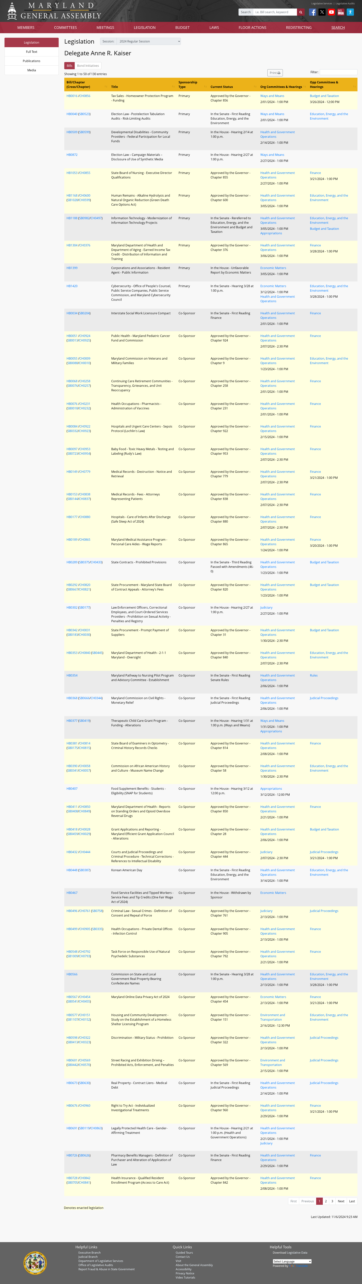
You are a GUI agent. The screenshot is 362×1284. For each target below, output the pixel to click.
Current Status (222, 87)
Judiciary (266, 607)
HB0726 (72, 1155)
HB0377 (72, 721)
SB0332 (72, 431)
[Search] (301, 12)
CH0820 (84, 585)
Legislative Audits (345, 3)
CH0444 (84, 852)
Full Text (31, 52)
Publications (31, 61)
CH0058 (84, 766)
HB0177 (72, 517)
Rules (314, 675)
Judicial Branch (88, 1257)
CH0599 (84, 200)
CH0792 (84, 952)
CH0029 (84, 834)
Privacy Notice (185, 1273)
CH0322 (84, 1038)
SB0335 (97, 929)
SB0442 (72, 1065)
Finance (315, 173)
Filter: (314, 72)
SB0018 (72, 408)
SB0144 (72, 499)
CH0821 (84, 589)
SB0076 (72, 386)
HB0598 (72, 1038)
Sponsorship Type (188, 84)
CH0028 (84, 829)
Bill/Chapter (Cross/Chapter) (78, 84)
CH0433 (96, 562)
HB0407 (72, 789)
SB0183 (72, 635)
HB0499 (72, 929)
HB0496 (72, 911)
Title (114, 87)
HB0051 (72, 336)
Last (352, 1201)
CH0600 (84, 195)
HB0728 (72, 1178)
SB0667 (72, 589)
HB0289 (72, 562)
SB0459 (72, 834)
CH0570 (84, 1065)
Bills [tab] (69, 66)
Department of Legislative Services (100, 1261)
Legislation (31, 42)
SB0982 (84, 218)
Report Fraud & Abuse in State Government (106, 1269)
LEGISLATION (145, 27)
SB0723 (72, 453)
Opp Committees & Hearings (324, 84)
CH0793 (84, 956)
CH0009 (84, 358)
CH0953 (84, 449)
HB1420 (72, 286)
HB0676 (72, 1105)
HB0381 (72, 743)
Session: (108, 41)
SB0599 (84, 132)
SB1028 (72, 200)
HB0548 (72, 952)
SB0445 (97, 653)
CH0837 (84, 499)
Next (341, 1201)
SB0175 (72, 748)
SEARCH (338, 27)
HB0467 (72, 893)
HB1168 (72, 195)
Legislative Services (321, 3)
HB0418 (72, 829)
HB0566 (72, 974)
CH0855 (84, 173)
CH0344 (96, 698)
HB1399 (72, 268)
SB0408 (72, 811)
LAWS (214, 27)
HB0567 (72, 997)
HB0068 (72, 381)
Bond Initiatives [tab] (88, 66)
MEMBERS (25, 27)
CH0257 (84, 386)
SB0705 (72, 1182)
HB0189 (72, 539)
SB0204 (84, 313)
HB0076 (72, 404)
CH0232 (84, 408)
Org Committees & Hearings (281, 87)
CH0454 (84, 997)
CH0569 (84, 1060)
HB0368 (72, 698)
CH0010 (84, 363)
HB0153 (72, 494)
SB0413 (72, 1042)
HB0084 (72, 426)
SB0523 (84, 114)
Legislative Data (297, 1252)
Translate (302, 1266)
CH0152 (84, 1019)
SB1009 (72, 956)
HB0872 (72, 155)
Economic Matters (273, 268)
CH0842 (84, 1178)
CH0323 (84, 1042)
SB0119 (84, 1128)
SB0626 (84, 1155)
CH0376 (84, 245)
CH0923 (84, 431)
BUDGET (182, 27)
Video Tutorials (185, 1277)
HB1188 (72, 218)
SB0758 (97, 911)
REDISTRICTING (299, 27)
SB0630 (84, 1083)
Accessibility (184, 1269)
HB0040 (72, 114)
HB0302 (72, 607)
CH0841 (84, 1182)
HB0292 (72, 585)
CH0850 (84, 807)
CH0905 (84, 929)
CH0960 (84, 1105)
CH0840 (84, 653)
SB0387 (84, 870)
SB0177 (84, 607)
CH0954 (84, 453)
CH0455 (84, 1001)
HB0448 (72, 870)
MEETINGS (105, 27)
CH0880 (84, 517)
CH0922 (84, 426)
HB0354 (72, 675)
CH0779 (84, 472)
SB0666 (84, 698)
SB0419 (84, 721)
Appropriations (271, 233)
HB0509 (72, 132)
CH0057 (84, 770)
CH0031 (84, 630)
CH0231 (84, 404)
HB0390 (72, 766)
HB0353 (72, 653)
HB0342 (72, 630)
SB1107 (72, 1019)
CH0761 (84, 911)
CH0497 (96, 218)
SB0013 (72, 340)
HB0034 (72, 313)
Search (246, 12)
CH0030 (84, 635)
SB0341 (72, 770)
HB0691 (72, 1128)
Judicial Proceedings (324, 698)
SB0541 (72, 1001)
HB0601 (72, 1060)
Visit (178, 1261)
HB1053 (72, 173)
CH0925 (84, 340)
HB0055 (72, 358)
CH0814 (84, 743)
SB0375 (84, 562)
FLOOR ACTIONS (252, 27)
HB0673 (72, 1083)
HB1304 (72, 245)
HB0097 (72, 449)
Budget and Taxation (324, 96)
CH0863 (96, 1128)
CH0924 (84, 336)
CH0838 (84, 494)
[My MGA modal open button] (340, 12)
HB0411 (72, 807)
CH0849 (84, 811)
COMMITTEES (65, 27)
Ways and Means (272, 96)
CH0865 (84, 539)
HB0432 (72, 852)
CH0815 (84, 748)
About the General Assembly (194, 1265)
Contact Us (183, 1257)
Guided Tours (184, 1252)
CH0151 (84, 1015)
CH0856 (84, 96)
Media (31, 70)
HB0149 (72, 472)
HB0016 (72, 96)
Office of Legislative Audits (95, 1265)
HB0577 (72, 1015)
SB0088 (72, 363)
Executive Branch (89, 1252)
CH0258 (84, 381)
